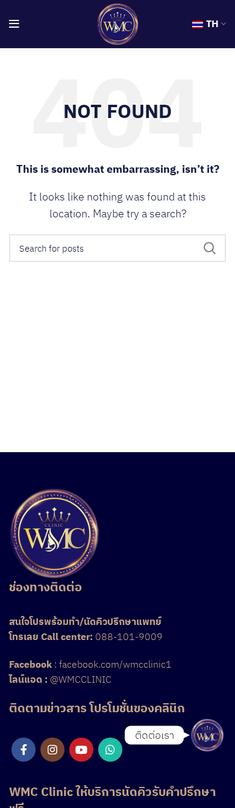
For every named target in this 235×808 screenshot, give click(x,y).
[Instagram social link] (52, 750)
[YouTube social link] (81, 750)
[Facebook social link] (23, 750)
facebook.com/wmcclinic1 (115, 664)
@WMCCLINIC (80, 679)
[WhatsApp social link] (110, 750)
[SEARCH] (210, 248)
